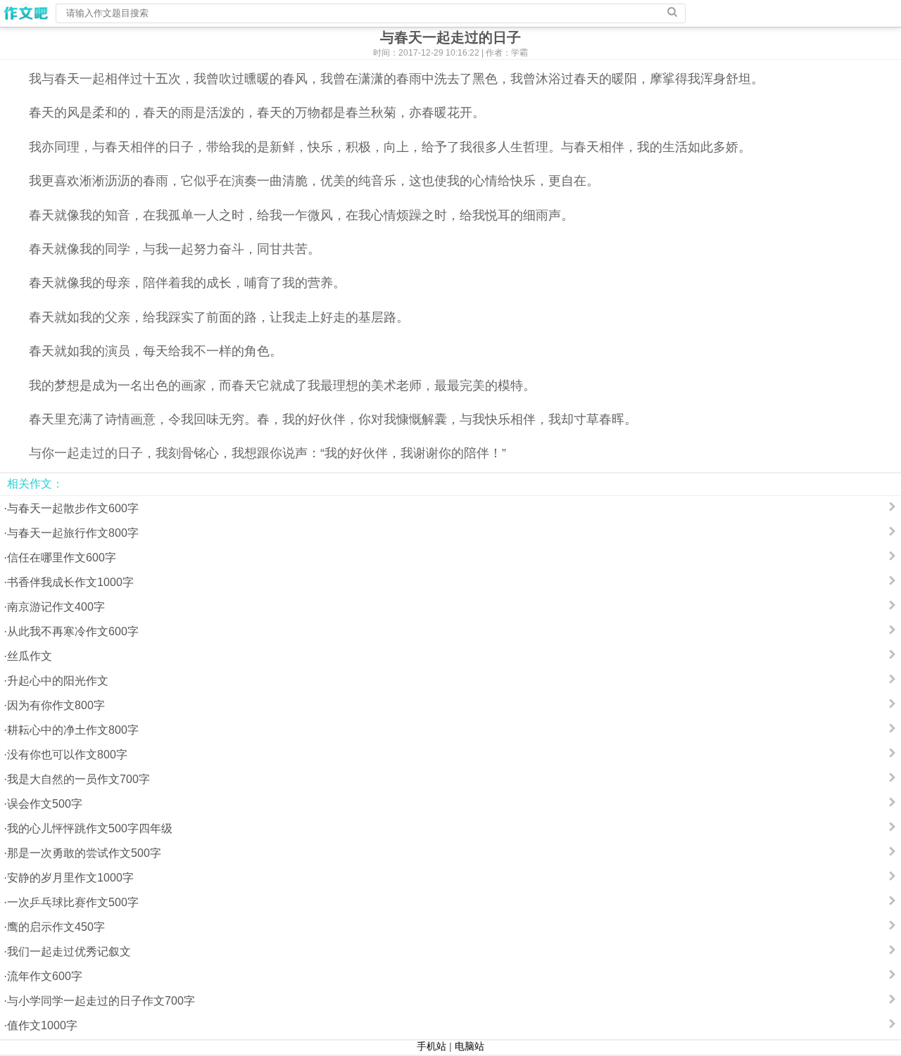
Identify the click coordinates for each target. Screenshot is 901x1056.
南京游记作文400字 (56, 607)
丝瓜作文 (29, 656)
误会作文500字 (44, 804)
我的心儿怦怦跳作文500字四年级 (89, 828)
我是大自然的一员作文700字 (78, 779)
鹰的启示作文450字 (56, 927)
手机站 (431, 1046)
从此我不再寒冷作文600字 (73, 631)
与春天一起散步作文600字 (73, 508)
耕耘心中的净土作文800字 (73, 730)
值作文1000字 (42, 1025)
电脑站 (469, 1046)
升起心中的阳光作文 (57, 681)
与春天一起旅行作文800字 (73, 533)
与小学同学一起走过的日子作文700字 (101, 1001)
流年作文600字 (44, 976)
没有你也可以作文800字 (67, 755)
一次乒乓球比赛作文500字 (73, 902)
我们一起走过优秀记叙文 (69, 952)
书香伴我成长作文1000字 (70, 582)
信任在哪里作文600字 (61, 558)
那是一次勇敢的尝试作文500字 (84, 853)
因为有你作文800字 (56, 705)
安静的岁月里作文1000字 (70, 878)
